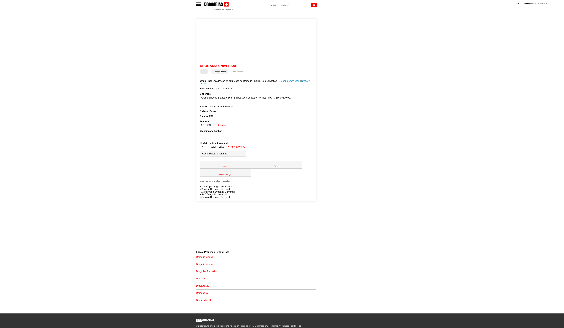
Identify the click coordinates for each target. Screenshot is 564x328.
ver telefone (220, 125)
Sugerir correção (225, 175)
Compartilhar (220, 71)
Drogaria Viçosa (204, 257)
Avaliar (277, 166)
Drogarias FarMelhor (207, 271)
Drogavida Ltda (204, 300)
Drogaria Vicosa (204, 264)
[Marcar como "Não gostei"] (206, 71)
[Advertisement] (255, 41)
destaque (535, 3)
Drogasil (200, 278)
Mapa (225, 166)
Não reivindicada (240, 72)
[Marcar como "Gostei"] (202, 71)
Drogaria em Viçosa (289, 81)
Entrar (516, 3)
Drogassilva (202, 286)
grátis (544, 3)
